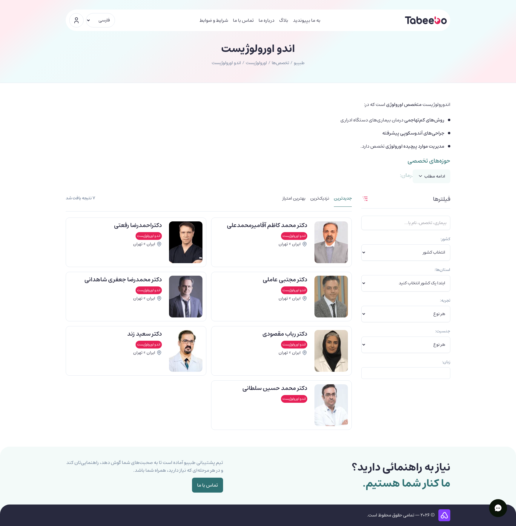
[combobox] (405, 373)
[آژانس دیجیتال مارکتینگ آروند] (444, 515)
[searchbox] (446, 373)
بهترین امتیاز (293, 198)
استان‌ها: (442, 270)
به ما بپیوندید (306, 20)
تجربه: (445, 300)
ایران (296, 244)
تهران (283, 244)
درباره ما (266, 20)
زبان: (446, 362)
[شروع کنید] (76, 20)
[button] (498, 508)
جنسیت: (442, 331)
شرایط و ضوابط (213, 20)
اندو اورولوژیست (294, 236)
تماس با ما (243, 20)
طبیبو (299, 63)
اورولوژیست (256, 63)
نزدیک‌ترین (319, 198)
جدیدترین (343, 198)
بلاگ (283, 20)
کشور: (445, 239)
